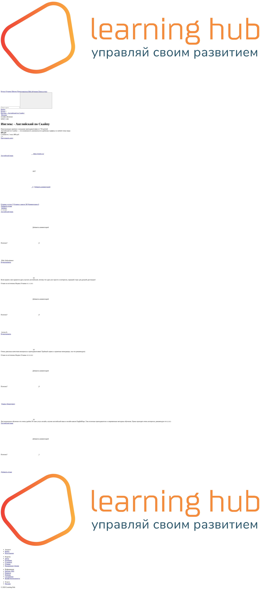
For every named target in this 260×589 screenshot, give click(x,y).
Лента (7, 558)
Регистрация (9, 553)
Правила (8, 573)
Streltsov (4, 208)
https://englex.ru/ (37, 154)
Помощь (8, 575)
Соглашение (9, 577)
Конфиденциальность (12, 578)
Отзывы (9, 91)
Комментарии (33, 204)
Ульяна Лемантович (8, 404)
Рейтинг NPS (9, 571)
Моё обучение (33, 91)
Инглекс (4, 115)
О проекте (8, 562)
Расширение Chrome (12, 566)
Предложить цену (7, 138)
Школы (14, 91)
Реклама (8, 584)
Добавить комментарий (42, 187)
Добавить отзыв (6, 206)
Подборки (8, 560)
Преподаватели (22, 91)
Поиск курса (42, 91)
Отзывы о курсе (7, 204)
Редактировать (6, 262)
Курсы (3, 91)
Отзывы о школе (21, 204)
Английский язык (7, 155)
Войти (3, 109)
